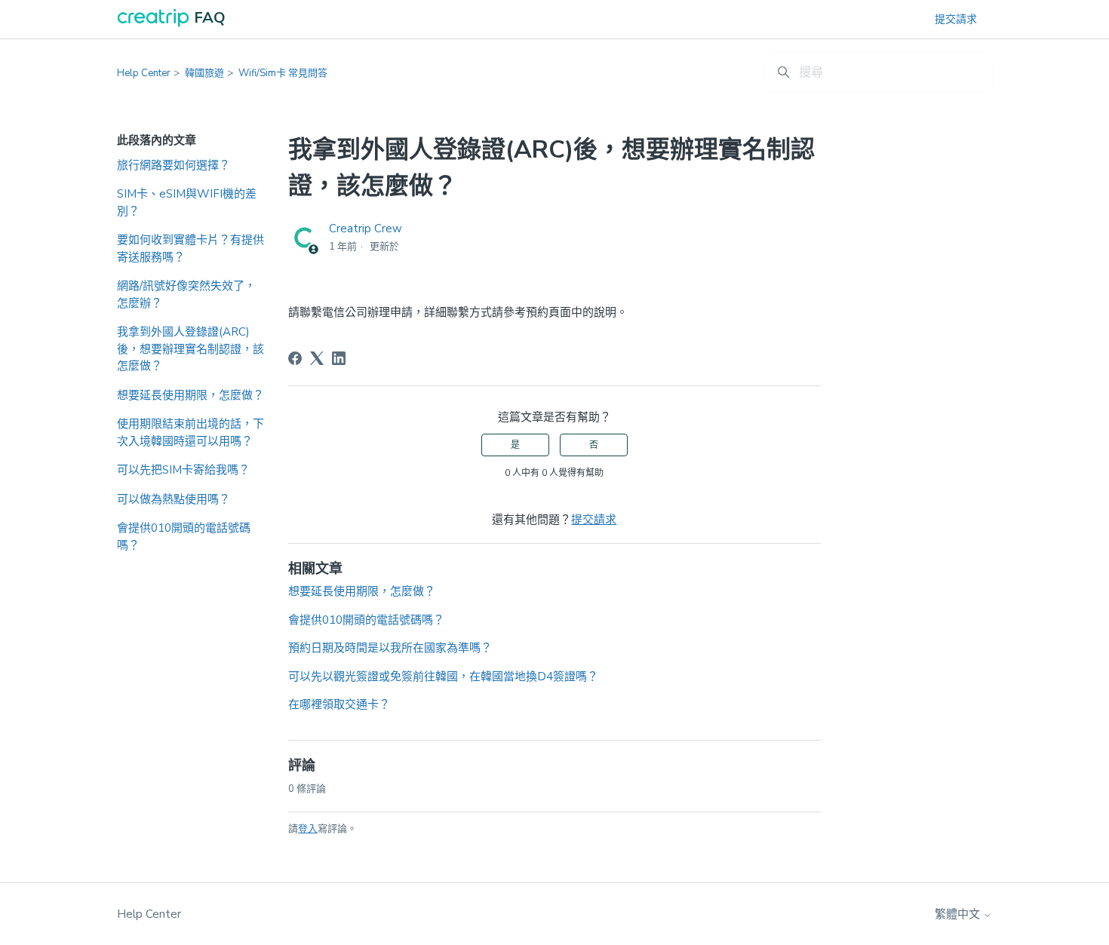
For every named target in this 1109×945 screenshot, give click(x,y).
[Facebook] (295, 358)
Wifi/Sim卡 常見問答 (282, 73)
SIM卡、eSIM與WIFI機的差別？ (187, 202)
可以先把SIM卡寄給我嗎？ (183, 469)
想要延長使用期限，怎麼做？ (190, 395)
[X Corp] (317, 358)
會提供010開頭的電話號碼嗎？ (183, 536)
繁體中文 (959, 914)
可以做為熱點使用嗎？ (173, 499)
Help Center (143, 73)
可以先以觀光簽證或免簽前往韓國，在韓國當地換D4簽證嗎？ (443, 676)
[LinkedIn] (339, 358)
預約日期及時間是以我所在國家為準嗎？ (390, 647)
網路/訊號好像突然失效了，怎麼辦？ (186, 294)
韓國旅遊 (204, 73)
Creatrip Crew (365, 228)
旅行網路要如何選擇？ (173, 165)
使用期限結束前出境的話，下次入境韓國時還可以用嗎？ (190, 432)
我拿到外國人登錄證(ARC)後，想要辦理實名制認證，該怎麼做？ (190, 348)
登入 (308, 829)
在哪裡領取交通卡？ (339, 704)
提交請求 (956, 19)
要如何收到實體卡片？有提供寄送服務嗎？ (190, 248)
